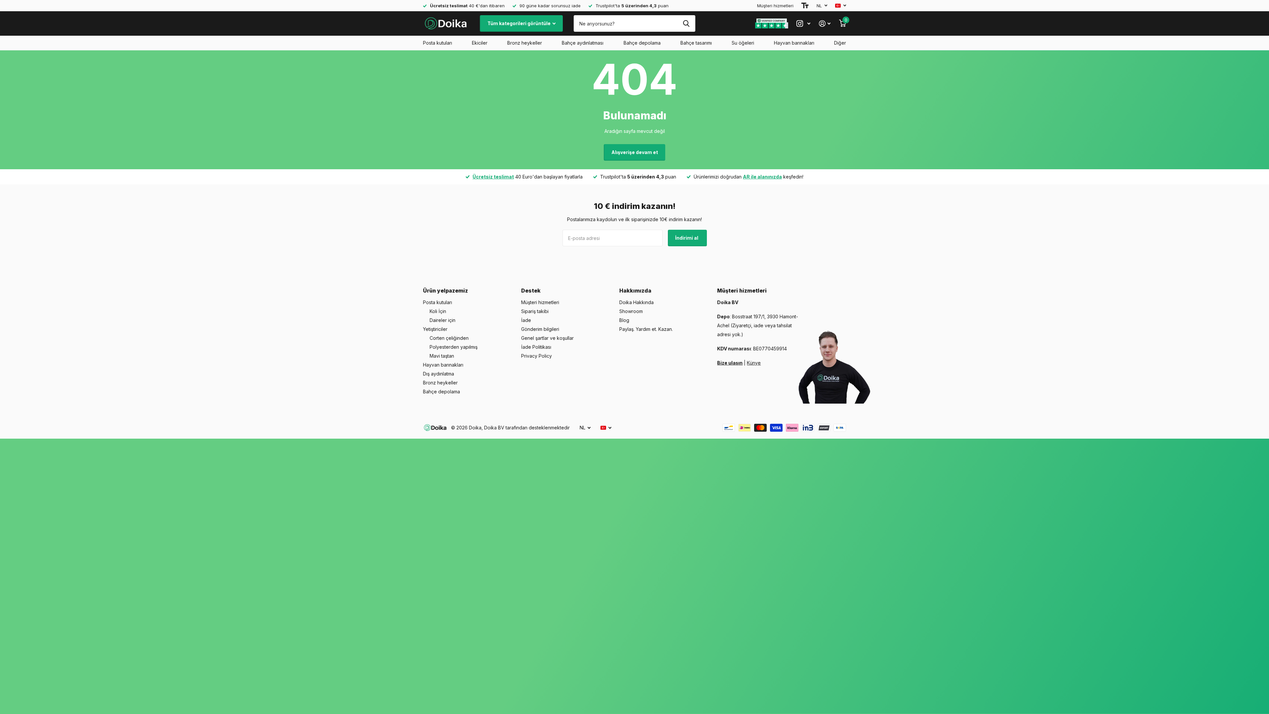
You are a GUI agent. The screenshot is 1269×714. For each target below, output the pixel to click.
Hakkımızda (635, 290)
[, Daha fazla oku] (803, 23)
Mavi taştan (442, 356)
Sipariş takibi (535, 311)
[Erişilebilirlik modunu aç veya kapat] (805, 5)
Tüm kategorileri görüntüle (519, 23)
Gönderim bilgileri (540, 329)
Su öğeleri (743, 43)
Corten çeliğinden (449, 338)
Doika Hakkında (636, 302)
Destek (531, 290)
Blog (624, 320)
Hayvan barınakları (794, 43)
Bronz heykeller (524, 43)
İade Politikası (536, 347)
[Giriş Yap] (825, 23)
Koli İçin (438, 311)
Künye (754, 363)
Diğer (840, 43)
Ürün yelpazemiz (445, 290)
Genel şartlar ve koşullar (547, 338)
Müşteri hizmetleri (775, 5)
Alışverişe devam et (634, 152)
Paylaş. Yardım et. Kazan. (646, 329)
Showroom (631, 311)
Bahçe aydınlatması (582, 43)
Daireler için (442, 320)
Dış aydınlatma (438, 374)
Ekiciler (479, 43)
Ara (686, 23)
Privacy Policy (536, 356)
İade (526, 320)
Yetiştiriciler (435, 329)
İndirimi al (687, 238)
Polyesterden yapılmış (454, 347)
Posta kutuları (437, 43)
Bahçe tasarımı (696, 43)
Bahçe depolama (642, 43)
